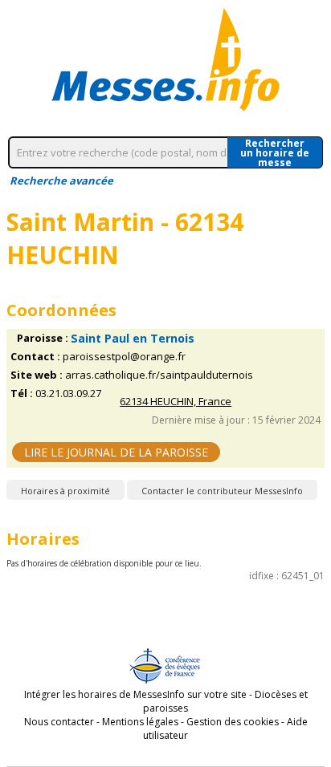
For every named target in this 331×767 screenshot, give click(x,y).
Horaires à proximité (65, 491)
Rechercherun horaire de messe (274, 152)
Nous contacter (59, 721)
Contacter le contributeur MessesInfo (222, 491)
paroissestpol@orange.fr (124, 356)
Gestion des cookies (232, 721)
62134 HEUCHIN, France (175, 401)
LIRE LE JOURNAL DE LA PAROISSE (116, 452)
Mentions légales (140, 721)
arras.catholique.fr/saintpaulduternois (159, 375)
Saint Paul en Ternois (132, 338)
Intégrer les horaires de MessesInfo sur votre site (135, 694)
